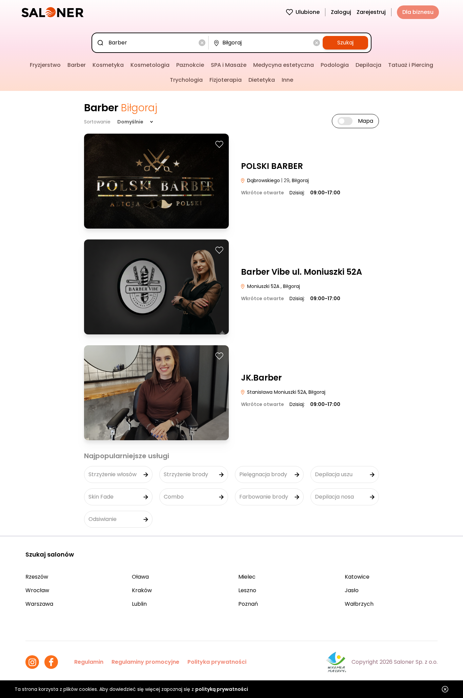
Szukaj (345, 42)
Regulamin (88, 662)
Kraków (142, 590)
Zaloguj (341, 12)
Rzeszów (36, 577)
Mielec (247, 577)
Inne (287, 80)
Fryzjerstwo (45, 65)
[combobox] (151, 43)
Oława (140, 577)
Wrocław (37, 590)
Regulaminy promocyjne (145, 662)
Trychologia (186, 80)
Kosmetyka (108, 65)
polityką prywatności (221, 689)
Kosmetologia (149, 65)
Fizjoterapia (225, 80)
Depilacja (368, 65)
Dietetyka (261, 80)
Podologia (335, 65)
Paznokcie (190, 65)
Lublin (139, 604)
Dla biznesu (418, 12)
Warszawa (39, 604)
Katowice (357, 577)
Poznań (248, 604)
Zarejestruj (371, 12)
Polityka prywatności (216, 662)
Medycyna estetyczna (283, 65)
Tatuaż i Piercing (410, 65)
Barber (76, 65)
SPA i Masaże (228, 65)
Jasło (352, 590)
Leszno (247, 590)
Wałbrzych (359, 604)
